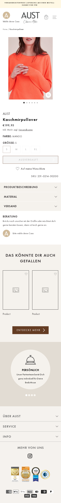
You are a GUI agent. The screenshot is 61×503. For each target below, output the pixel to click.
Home (5, 29)
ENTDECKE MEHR (28, 330)
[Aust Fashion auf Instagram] (31, 456)
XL (36, 149)
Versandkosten (26, 129)
